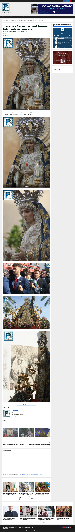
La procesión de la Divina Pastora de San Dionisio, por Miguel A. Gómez (42, 494)
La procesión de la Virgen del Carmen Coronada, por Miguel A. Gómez (10, 494)
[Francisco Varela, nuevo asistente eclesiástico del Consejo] (11, 511)
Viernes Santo (24, 527)
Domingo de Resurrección (7, 528)
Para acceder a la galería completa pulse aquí (26, 404)
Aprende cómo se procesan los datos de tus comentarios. (31, 474)
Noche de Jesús (18, 527)
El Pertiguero (6, 31)
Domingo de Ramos (19, 525)
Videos (32, 16)
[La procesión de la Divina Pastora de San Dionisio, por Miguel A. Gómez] (42, 487)
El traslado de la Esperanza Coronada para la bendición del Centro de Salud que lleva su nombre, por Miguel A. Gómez (26, 495)
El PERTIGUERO (6, 12)
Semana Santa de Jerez (6, 525)
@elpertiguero (57, 69)
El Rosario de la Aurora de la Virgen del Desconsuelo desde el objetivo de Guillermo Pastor (41, 438)
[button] (26, 152)
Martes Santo (32, 525)
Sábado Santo (30, 527)
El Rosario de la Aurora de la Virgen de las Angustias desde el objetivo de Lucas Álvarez (26, 438)
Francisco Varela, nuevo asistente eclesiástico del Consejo (9, 519)
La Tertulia (17, 16)
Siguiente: (39, 444)
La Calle (35, 16)
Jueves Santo (11, 527)
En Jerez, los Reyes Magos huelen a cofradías (62, 519)
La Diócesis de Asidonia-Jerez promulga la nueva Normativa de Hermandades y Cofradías (46, 519)
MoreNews (43, 530)
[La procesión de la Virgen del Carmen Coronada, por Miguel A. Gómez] (10, 487)
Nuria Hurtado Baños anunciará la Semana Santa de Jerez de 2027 (28, 519)
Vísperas (13, 525)
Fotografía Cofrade (10, 16)
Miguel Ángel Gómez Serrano (8, 496)
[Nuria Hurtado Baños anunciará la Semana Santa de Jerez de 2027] (28, 511)
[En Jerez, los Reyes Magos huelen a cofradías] (64, 511)
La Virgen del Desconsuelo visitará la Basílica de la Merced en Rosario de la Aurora (9, 438)
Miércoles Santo (5, 527)
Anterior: (13, 443)
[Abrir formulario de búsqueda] (72, 17)
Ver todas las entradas (17, 416)
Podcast (22, 16)
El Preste (27, 16)
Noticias (3, 16)
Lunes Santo (26, 525)
